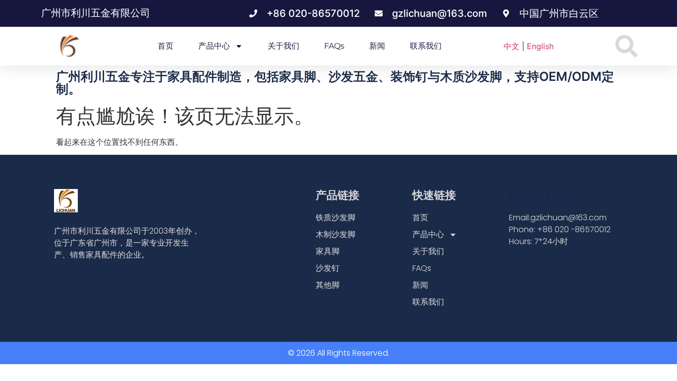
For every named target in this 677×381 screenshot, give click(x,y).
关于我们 (283, 46)
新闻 (377, 46)
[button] (627, 46)
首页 (165, 46)
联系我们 (426, 46)
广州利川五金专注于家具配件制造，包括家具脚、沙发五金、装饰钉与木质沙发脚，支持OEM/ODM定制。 (335, 82)
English (540, 46)
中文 (511, 46)
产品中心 (214, 46)
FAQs (334, 46)
